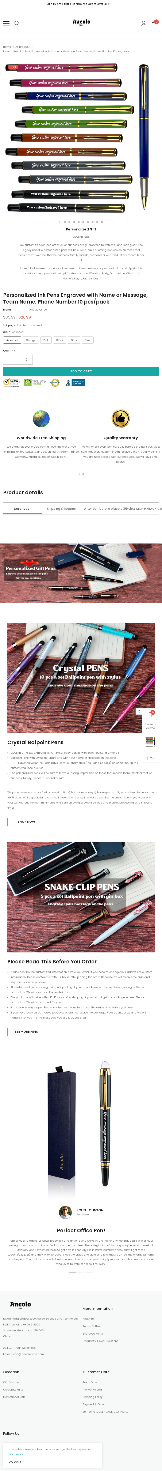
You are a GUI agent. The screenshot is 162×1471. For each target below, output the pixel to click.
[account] (143, 23)
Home (7, 47)
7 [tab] (88, 222)
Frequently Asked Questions (100, 1341)
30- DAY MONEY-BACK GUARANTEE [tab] (141, 509)
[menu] (6, 23)
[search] (17, 23)
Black (59, 340)
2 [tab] (65, 222)
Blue (87, 340)
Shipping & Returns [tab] (61, 509)
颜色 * (13, 332)
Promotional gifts (14, 1397)
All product (22, 47)
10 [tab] (102, 222)
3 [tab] (69, 222)
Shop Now (26, 822)
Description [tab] (22, 509)
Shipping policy (93, 1397)
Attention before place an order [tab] (102, 509)
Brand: (7, 309)
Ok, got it (15, 1461)
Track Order (90, 1382)
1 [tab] (60, 222)
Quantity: (9, 350)
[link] (20, 1305)
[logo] (81, 23)
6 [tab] (83, 222)
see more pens (26, 1032)
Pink (46, 340)
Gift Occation (11, 1382)
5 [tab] (79, 222)
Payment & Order (94, 1404)
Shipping (8, 325)
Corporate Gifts (13, 1389)
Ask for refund (92, 1389)
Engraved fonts (93, 1333)
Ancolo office (38, 309)
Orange (31, 340)
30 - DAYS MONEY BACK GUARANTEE (105, 1412)
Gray (74, 340)
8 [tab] (93, 222)
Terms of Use (91, 1326)
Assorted (12, 340)
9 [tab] (97, 222)
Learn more (15, 1454)
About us (88, 1319)
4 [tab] (74, 222)
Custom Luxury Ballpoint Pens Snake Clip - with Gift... (54, 1422)
